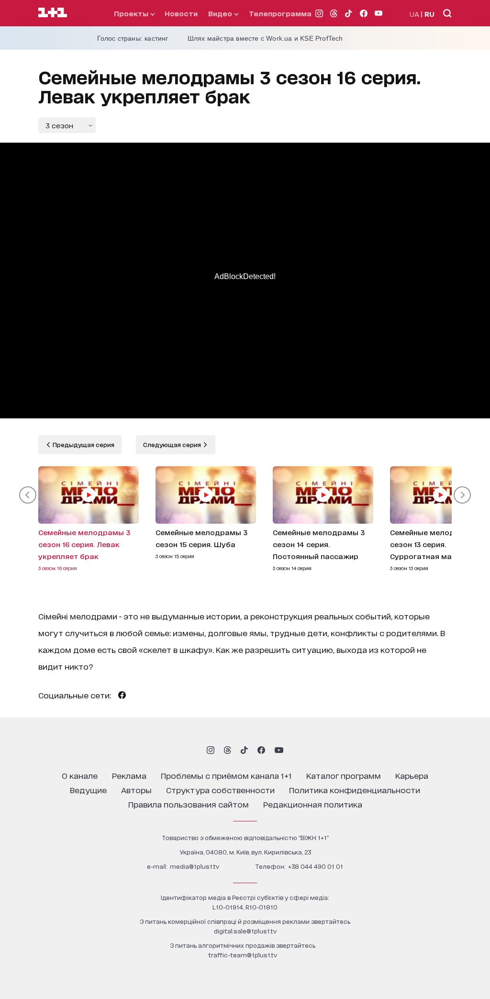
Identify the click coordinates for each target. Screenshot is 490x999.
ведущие (88, 789)
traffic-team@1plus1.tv (242, 954)
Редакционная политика (312, 803)
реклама (129, 775)
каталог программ (343, 775)
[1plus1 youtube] (279, 750)
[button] (27, 495)
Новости (181, 13)
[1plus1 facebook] (261, 750)
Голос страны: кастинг (132, 38)
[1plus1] (52, 13)
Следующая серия (172, 444)
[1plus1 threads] (227, 750)
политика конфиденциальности (354, 789)
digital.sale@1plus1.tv (245, 930)
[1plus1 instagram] (210, 750)
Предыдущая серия (82, 444)
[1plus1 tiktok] (244, 750)
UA (414, 14)
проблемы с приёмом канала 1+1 (226, 775)
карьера (411, 775)
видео (221, 13)
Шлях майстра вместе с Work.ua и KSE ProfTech (265, 38)
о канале (80, 775)
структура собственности (220, 789)
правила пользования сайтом (188, 803)
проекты (132, 13)
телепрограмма (280, 13)
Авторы (136, 789)
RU (429, 14)
